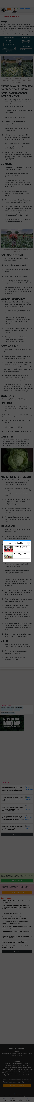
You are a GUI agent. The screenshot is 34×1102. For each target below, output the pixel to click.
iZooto (29, 560)
